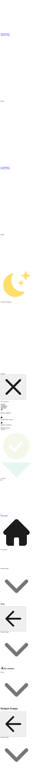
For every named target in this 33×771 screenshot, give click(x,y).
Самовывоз (4, 406)
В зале (3, 404)
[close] (13, 387)
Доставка (3, 407)
